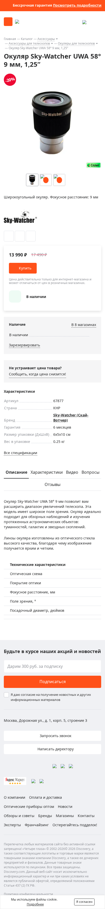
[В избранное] (9, 236)
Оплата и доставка (45, 797)
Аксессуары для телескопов (29, 43)
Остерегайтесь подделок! (74, 824)
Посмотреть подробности (77, 5)
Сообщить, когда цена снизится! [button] (37, 374)
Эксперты (12, 824)
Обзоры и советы (19, 815)
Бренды (45, 815)
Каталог (27, 39)
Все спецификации (20, 452)
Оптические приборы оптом (29, 806)
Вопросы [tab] (90, 472)
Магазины (65, 815)
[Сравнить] (20, 236)
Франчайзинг (37, 824)
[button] (83, 180)
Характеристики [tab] (47, 472)
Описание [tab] (16, 472)
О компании (14, 797)
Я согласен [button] (84, 902)
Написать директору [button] (55, 749)
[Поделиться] (31, 236)
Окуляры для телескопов (76, 43)
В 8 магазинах (83, 324)
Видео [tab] (72, 472)
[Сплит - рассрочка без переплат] (93, 165)
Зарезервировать (24, 345)
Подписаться (53, 681)
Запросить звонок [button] (55, 735)
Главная (10, 39)
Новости (65, 806)
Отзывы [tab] (52, 484)
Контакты (86, 815)
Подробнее (35, 904)
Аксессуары (46, 39)
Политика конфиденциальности (28, 894)
